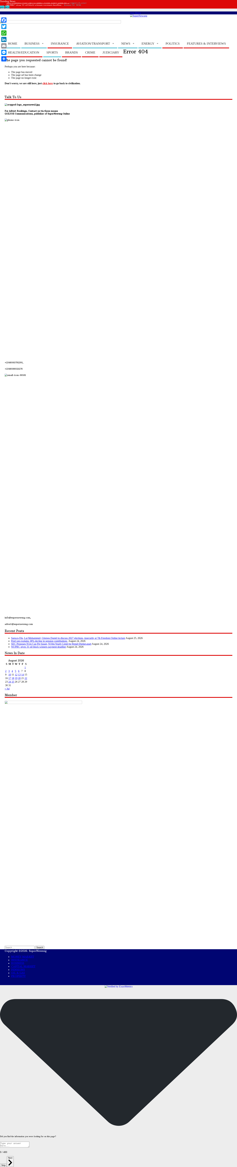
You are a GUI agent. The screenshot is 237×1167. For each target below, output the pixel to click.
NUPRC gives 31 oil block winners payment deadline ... (35, 4)
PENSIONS (18, 969)
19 (16, 678)
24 (9, 681)
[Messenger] (4, 52)
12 (16, 674)
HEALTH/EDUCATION (23, 52)
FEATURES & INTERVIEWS (206, 43)
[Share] (4, 59)
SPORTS (52, 52)
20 (19, 678)
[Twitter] (4, 26)
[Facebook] (4, 20)
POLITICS (173, 43)
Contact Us (12, 16)
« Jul (7, 688)
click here (47, 83)
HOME (12, 43)
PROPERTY (18, 976)
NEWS (125, 43)
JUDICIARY (111, 52)
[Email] (4, 46)
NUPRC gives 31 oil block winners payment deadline (38, 646)
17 (9, 678)
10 (9, 674)
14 (22, 674)
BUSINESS (32, 43)
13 (19, 674)
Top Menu (135, 12)
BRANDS (71, 52)
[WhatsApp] (4, 33)
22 (26, 678)
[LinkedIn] (4, 39)
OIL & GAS (18, 972)
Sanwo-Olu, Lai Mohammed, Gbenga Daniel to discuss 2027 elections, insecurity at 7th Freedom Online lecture (68, 638)
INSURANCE (60, 43)
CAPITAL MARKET (110, 16)
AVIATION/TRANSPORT (93, 43)
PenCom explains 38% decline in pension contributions (39, 641)
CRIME (90, 52)
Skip (3, 1165)
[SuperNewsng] (138, 15)
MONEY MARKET (72, 16)
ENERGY (148, 43)
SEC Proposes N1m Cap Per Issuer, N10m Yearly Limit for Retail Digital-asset (51, 644)
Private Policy (39, 16)
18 (13, 678)
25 (13, 681)
